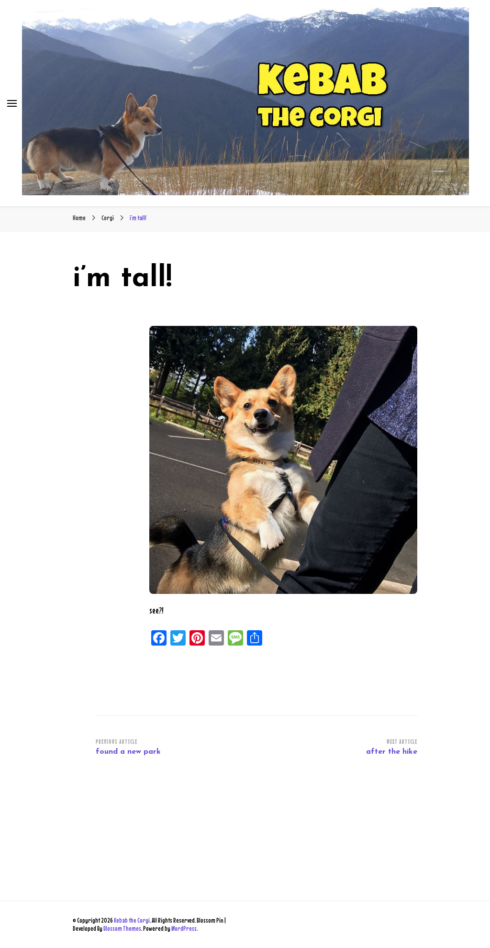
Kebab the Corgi (132, 920)
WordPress (184, 928)
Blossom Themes (122, 928)
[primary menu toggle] (12, 103)
